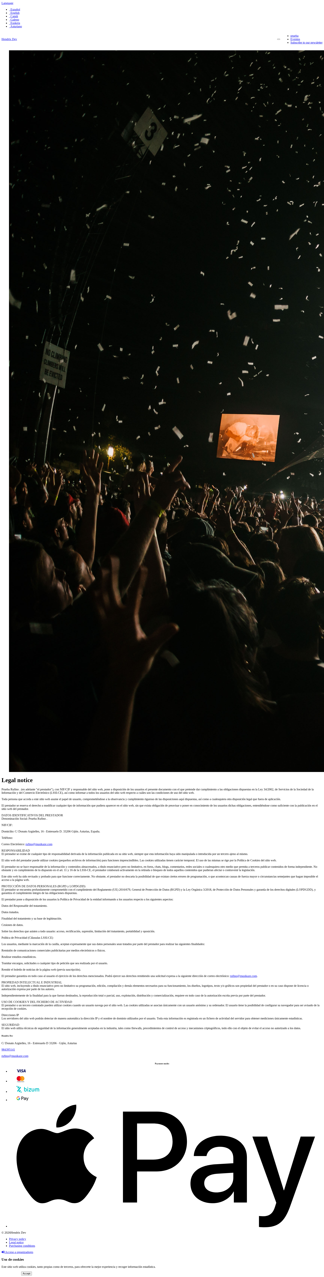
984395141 (8, 1049)
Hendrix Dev (9, 39)
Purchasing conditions (22, 1245)
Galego (14, 19)
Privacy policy (17, 1239)
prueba (294, 35)
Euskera (14, 23)
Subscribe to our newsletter (306, 42)
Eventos (295, 39)
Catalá (13, 16)
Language (7, 3)
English (14, 12)
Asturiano (15, 26)
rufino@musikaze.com (39, 844)
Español (14, 9)
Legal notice (16, 1242)
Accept (26, 1273)
